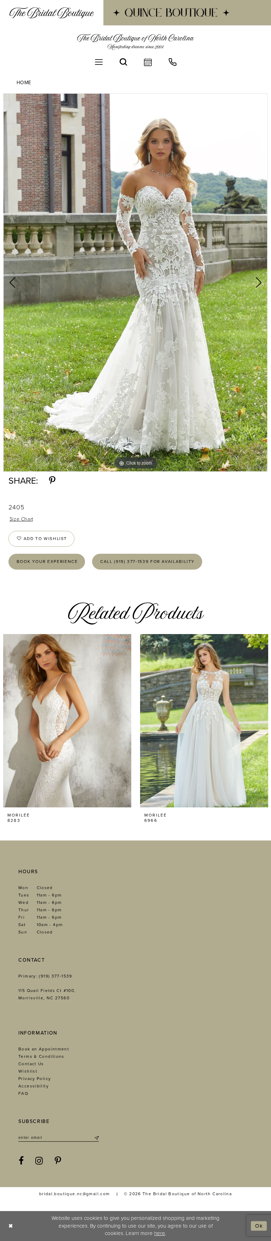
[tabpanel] (135, 282)
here (159, 1233)
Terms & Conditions (41, 1056)
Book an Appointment (43, 1049)
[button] (98, 62)
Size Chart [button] (22, 519)
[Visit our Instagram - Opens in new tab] (39, 1161)
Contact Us (31, 1063)
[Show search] (123, 62)
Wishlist (27, 1071)
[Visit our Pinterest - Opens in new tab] (58, 1161)
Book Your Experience (47, 561)
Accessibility (33, 1086)
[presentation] (67, 720)
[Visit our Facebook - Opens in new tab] (21, 1161)
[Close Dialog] (10, 1226)
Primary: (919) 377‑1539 (45, 976)
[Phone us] (172, 62)
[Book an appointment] (148, 62)
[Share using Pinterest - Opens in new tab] (52, 481)
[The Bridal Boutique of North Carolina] (135, 42)
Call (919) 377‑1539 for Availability (147, 561)
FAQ (23, 1093)
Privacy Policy (34, 1078)
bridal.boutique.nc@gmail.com (74, 1193)
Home (24, 83)
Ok (259, 1226)
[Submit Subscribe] (96, 1138)
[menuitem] (51, 12)
